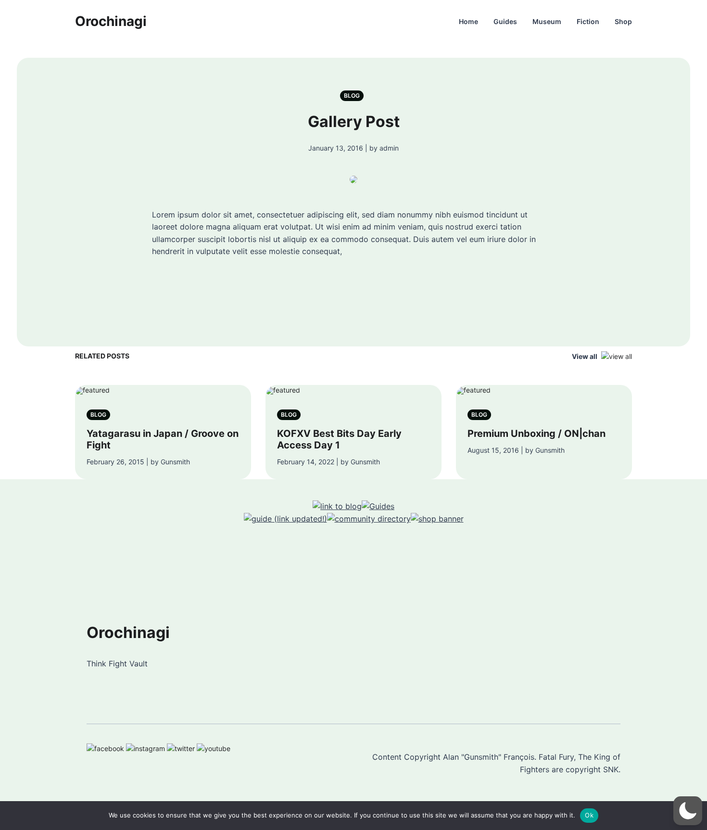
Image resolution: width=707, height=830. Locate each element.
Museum (546, 21)
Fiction (588, 21)
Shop (623, 21)
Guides (505, 21)
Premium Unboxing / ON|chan (536, 433)
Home (468, 21)
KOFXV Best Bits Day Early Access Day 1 (339, 439)
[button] (687, 810)
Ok (589, 815)
